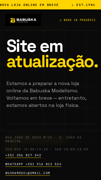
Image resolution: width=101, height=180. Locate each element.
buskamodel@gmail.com (27, 173)
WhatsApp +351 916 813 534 (33, 164)
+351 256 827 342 (23, 155)
